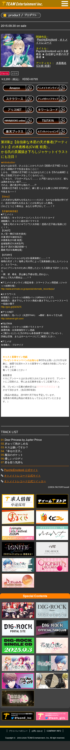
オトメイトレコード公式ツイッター (25, 481)
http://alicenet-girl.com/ (12, 318)
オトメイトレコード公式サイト (22, 475)
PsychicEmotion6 (47, 39)
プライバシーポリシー (18, 731)
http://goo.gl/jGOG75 (11, 306)
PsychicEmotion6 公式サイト (21, 470)
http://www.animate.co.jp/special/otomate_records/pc (27, 288)
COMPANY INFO (54, 731)
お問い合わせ (37, 731)
